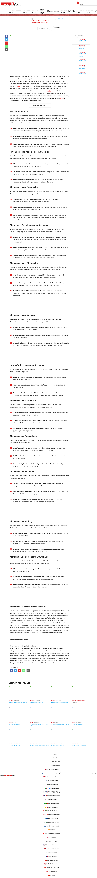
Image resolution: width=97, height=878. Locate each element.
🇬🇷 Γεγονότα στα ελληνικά (51, 826)
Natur (49, 91)
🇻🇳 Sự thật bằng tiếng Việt (51, 867)
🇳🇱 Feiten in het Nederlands (51, 849)
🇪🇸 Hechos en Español (52, 795)
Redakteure (21, 658)
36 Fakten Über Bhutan (77, 724)
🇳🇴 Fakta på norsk (51, 814)
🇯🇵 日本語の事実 (51, 837)
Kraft (62, 98)
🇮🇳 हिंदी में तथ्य (51, 830)
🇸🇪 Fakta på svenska (51, 811)
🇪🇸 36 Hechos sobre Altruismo (51, 777)
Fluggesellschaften (15, 11)
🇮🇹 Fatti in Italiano (51, 799)
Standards (21, 655)
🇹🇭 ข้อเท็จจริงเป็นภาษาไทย (51, 864)
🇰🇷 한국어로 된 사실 (51, 841)
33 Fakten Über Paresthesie (78, 704)
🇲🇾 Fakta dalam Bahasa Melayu (51, 845)
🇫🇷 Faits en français (51, 792)
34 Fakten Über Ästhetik (14, 745)
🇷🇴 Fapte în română (51, 856)
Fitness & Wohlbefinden (72, 12)
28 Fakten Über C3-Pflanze (36, 702)
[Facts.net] (10, 3)
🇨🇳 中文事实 (51, 875)
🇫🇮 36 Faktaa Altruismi (52, 780)
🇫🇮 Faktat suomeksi (51, 818)
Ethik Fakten (57, 27)
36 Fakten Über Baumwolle (57, 745)
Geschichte (89, 11)
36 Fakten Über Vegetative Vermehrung (39, 745)
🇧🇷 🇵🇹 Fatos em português (51, 803)
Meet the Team (56, 761)
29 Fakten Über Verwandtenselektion (18, 702)
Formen (20, 86)
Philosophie (44, 28)
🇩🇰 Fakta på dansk (51, 807)
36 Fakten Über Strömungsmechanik (60, 724)
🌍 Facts (51, 788)
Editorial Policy (56, 758)
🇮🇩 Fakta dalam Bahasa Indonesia (51, 833)
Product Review (55, 765)
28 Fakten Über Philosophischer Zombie (83, 55)
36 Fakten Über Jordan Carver (79, 745)
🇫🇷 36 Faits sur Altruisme (51, 784)
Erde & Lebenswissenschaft (53, 12)
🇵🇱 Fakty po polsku (51, 852)
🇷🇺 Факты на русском (51, 860)
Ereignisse (64, 11)
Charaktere (35, 11)
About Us (55, 754)
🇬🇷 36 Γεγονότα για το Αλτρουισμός (51, 773)
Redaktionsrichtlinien (64, 18)
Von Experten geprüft (54, 18)
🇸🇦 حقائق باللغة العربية (51, 822)
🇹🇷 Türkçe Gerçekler (51, 871)
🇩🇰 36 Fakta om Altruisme (52, 769)
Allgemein (81, 11)
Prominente (26, 11)
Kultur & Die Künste (42, 11)
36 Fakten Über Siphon (14, 724)
